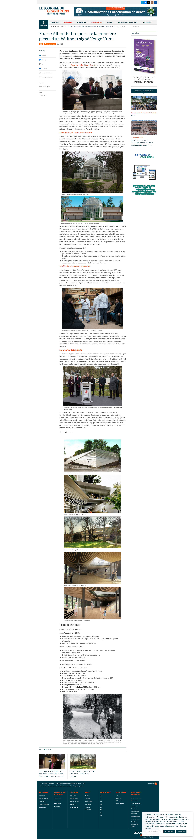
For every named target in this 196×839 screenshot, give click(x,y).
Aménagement (50, 44)
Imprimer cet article (47, 77)
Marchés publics (74, 801)
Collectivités (57, 798)
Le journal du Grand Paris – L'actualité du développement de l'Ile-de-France (54, 11)
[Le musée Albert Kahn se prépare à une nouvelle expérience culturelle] (83, 761)
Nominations (88, 801)
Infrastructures (74, 807)
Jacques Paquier (44, 86)
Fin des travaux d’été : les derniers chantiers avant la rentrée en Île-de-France (92, 27)
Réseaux (87, 798)
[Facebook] (155, 2)
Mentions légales (135, 819)
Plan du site (151, 783)
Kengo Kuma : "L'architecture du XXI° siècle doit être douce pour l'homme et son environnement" (51, 773)
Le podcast (147, 22)
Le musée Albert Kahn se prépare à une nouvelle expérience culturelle (82, 773)
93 (101, 801)
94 (101, 804)
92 (41, 44)
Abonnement (134, 801)
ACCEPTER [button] (169, 831)
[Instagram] (152, 2)
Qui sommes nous (136, 798)
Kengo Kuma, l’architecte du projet (83, 65)
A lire (117, 796)
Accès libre (42, 95)
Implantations (42, 807)
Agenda (87, 796)
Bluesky (44, 60)
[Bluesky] (145, 2)
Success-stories (43, 798)
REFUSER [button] (181, 831)
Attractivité (57, 801)
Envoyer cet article (47, 73)
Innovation (42, 796)
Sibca (133, 115)
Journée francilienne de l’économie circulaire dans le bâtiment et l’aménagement (142, 142)
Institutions (73, 804)
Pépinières (57, 806)
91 (101, 813)
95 (101, 807)
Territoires (67, 22)
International (57, 803)
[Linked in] (142, 2)
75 (101, 796)
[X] (148, 2)
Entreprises (81, 22)
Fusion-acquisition (44, 804)
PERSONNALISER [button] (154, 831)
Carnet (109, 22)
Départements (96, 22)
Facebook (44, 68)
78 (101, 810)
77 (101, 798)
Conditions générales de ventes (134, 824)
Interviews (88, 804)
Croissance (42, 801)
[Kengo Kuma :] (52, 761)
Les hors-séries (135, 816)
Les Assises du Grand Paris (127, 22)
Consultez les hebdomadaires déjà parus (135, 811)
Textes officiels (120, 803)
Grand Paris (54, 22)
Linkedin (44, 55)
